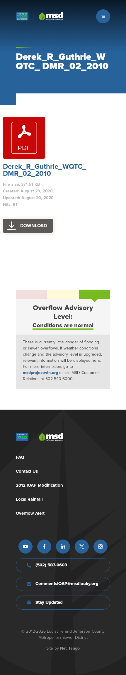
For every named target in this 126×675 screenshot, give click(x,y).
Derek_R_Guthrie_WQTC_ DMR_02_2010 (44, 170)
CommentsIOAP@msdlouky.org (66, 584)
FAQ (20, 457)
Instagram (100, 547)
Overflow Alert (30, 513)
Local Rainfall (29, 499)
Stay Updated (49, 602)
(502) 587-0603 (51, 565)
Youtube (25, 547)
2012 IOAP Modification (39, 485)
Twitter (82, 547)
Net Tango (70, 648)
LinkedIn (63, 547)
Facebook (44, 547)
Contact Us (27, 471)
